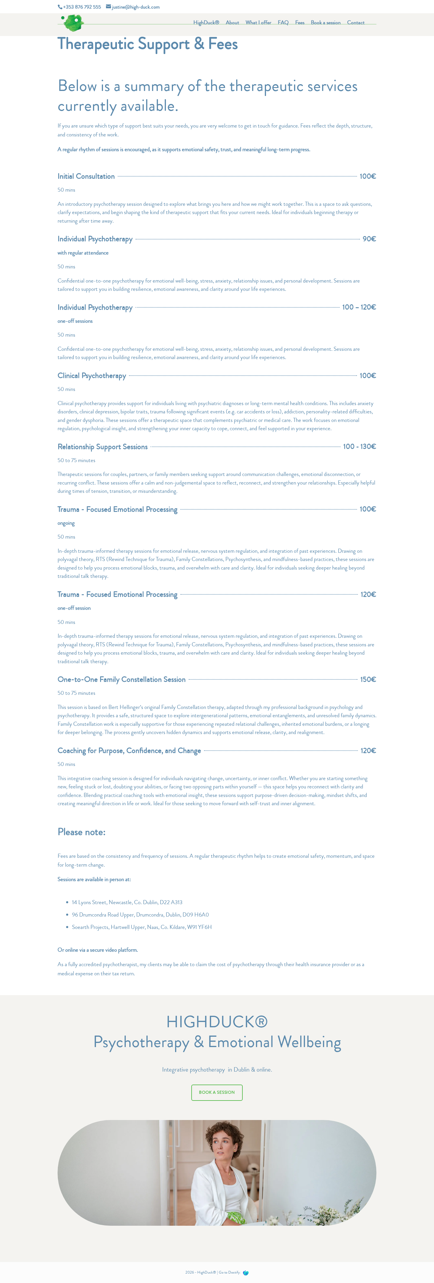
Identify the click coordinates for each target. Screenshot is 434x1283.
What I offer (258, 23)
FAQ (283, 23)
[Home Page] (72, 22)
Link (246, 1273)
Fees (299, 23)
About (232, 23)
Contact (356, 23)
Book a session (326, 23)
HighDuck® (206, 23)
